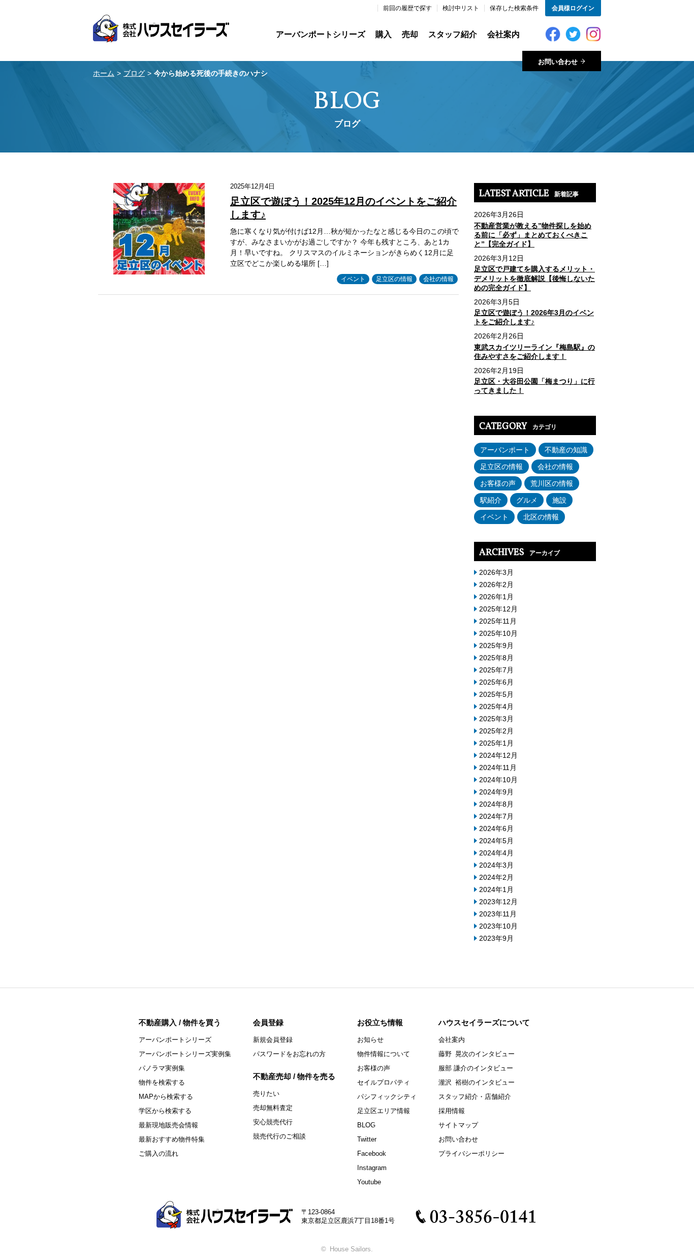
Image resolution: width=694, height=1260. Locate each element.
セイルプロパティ (383, 1082)
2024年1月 (496, 889)
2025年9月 (496, 645)
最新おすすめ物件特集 (172, 1139)
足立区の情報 (394, 279)
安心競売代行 (273, 1122)
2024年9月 (496, 792)
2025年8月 (496, 658)
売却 (410, 34)
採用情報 (451, 1111)
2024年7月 (496, 816)
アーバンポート (505, 450)
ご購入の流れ (158, 1153)
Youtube (369, 1182)
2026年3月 (496, 572)
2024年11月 (498, 767)
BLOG (366, 1125)
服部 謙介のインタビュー (475, 1068)
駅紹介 (490, 500)
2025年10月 (498, 633)
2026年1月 (496, 597)
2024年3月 (496, 865)
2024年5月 (496, 841)
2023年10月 (498, 926)
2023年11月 (498, 914)
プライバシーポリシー (471, 1153)
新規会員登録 (273, 1039)
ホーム (103, 73)
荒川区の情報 (551, 483)
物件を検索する (162, 1082)
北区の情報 (541, 517)
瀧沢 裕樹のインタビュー (476, 1082)
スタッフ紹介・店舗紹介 (474, 1096)
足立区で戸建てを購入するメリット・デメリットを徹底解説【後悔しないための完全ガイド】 (534, 278)
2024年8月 (496, 804)
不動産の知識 (566, 450)
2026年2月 (496, 584)
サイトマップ (458, 1125)
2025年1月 (496, 743)
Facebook (371, 1153)
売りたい (266, 1093)
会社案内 (503, 34)
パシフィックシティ (387, 1096)
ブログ (134, 73)
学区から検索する (165, 1111)
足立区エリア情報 (383, 1111)
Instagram (372, 1168)
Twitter (366, 1139)
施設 (559, 500)
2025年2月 (496, 731)
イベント (353, 279)
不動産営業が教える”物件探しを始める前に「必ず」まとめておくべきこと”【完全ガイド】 (532, 235)
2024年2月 (496, 877)
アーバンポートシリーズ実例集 (185, 1054)
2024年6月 (496, 828)
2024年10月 (498, 780)
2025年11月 (498, 621)
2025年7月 (496, 670)
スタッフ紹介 (452, 34)
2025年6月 (496, 682)
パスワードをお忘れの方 (289, 1054)
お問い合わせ (458, 1139)
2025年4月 (496, 706)
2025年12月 (498, 609)
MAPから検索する (166, 1096)
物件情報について (383, 1054)
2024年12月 (498, 755)
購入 (383, 34)
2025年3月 (496, 719)
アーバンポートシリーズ (320, 34)
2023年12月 (498, 902)
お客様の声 (498, 483)
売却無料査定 (273, 1108)
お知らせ (370, 1039)
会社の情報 (438, 279)
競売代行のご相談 (279, 1136)
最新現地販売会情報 (168, 1125)
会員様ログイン (573, 8)
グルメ (527, 500)
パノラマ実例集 (162, 1068)
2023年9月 (496, 938)
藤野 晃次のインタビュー (476, 1054)
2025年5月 (496, 694)
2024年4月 (496, 853)
